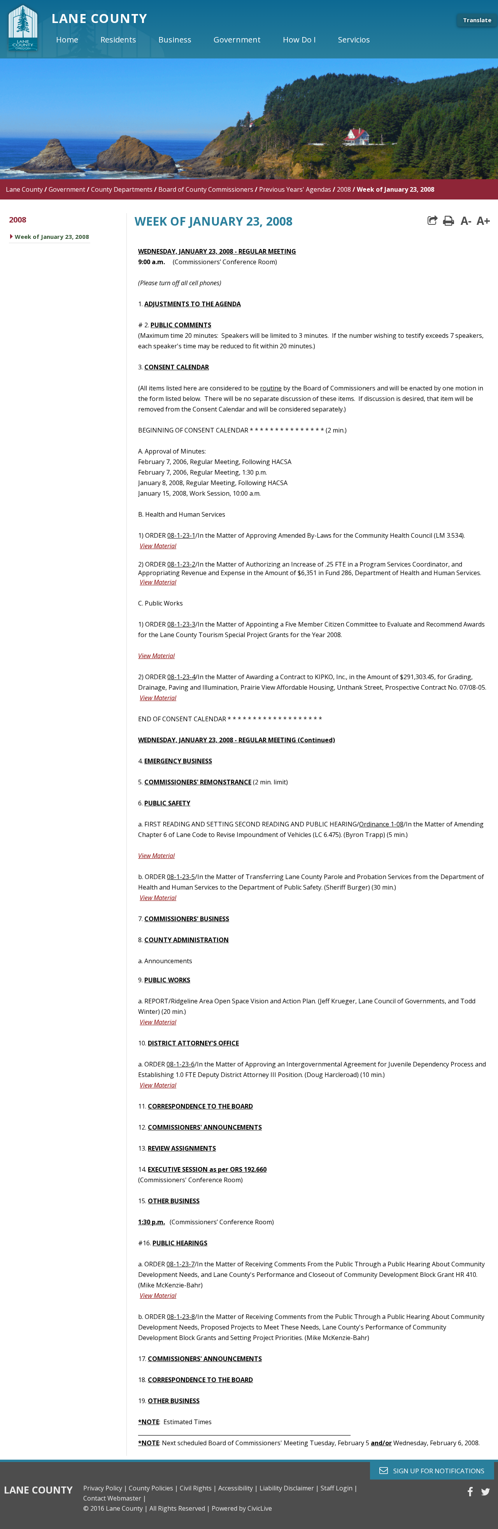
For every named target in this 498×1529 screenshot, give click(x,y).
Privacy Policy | (105, 1488)
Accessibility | (238, 1488)
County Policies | (153, 1488)
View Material (158, 546)
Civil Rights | (198, 1488)
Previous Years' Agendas (295, 189)
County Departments (122, 189)
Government (67, 189)
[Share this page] (433, 220)
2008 (344, 189)
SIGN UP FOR (436, 1470)
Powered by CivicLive (242, 1508)
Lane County (24, 189)
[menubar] (219, 39)
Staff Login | (339, 1488)
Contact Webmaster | (114, 1498)
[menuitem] (73, 39)
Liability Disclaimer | (289, 1488)
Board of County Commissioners (205, 189)
